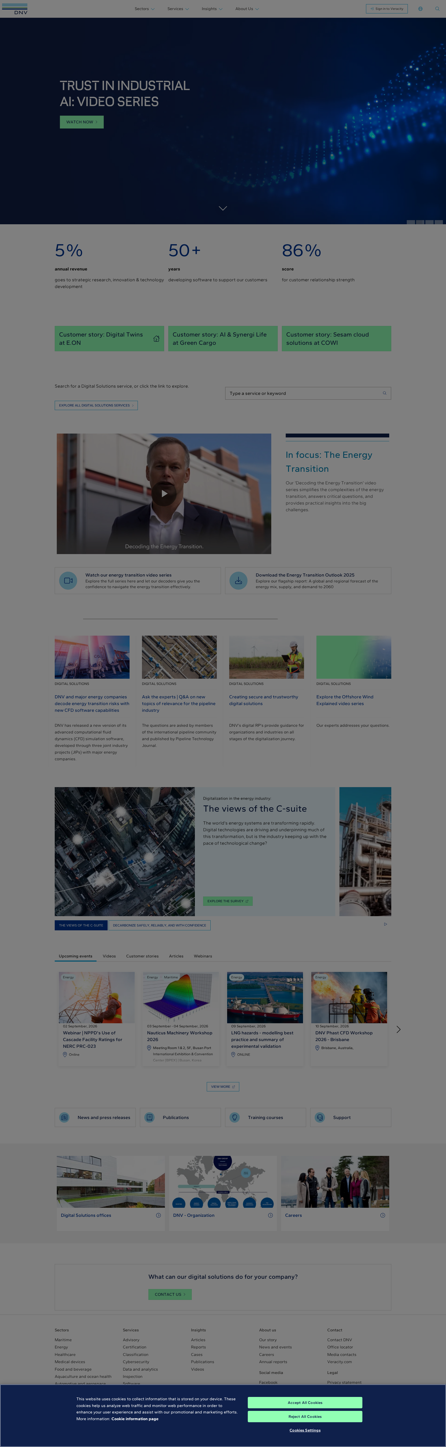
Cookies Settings (305, 1430)
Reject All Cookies (305, 1416)
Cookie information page (135, 1418)
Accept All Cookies (305, 1402)
